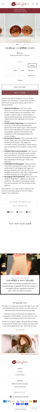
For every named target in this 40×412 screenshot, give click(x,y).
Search (20, 368)
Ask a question (20, 206)
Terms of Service (20, 387)
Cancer (32, 65)
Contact (20, 372)
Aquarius (31, 75)
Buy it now (20, 92)
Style (20, 62)
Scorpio (30, 70)
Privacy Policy (20, 375)
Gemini (23, 65)
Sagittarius (10, 75)
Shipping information (20, 202)
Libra (22, 70)
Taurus (14, 65)
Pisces (20, 80)
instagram (20, 330)
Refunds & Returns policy (20, 384)
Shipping (12, 55)
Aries (7, 65)
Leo (8, 70)
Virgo (15, 70)
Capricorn (20, 75)
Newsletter (19, 392)
